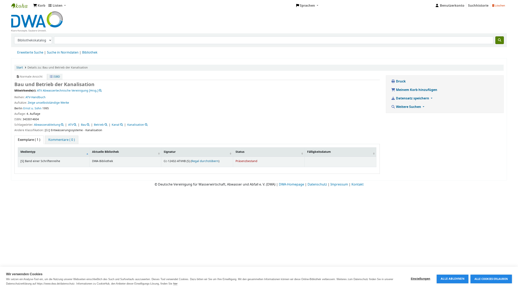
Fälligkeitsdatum (319, 152)
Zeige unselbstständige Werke (48, 103)
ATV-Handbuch (35, 97)
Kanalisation (135, 125)
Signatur (170, 152)
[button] (39, 6)
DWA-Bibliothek (21, 6)
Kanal (115, 125)
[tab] (61, 140)
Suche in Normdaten (63, 52)
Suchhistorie (478, 5)
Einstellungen (420, 279)
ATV (70, 125)
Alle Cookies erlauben (491, 279)
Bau (83, 125)
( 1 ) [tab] (29, 139)
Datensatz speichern (412, 98)
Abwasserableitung (47, 125)
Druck (400, 81)
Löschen (499, 5)
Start (19, 67)
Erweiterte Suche (30, 52)
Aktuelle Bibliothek (105, 152)
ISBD (56, 77)
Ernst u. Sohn (32, 108)
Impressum (339, 184)
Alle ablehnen (452, 279)
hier (175, 283)
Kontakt (357, 184)
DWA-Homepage (291, 184)
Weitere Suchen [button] (408, 106)
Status (240, 152)
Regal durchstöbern (205, 161)
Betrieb (99, 125)
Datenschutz (317, 184)
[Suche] (499, 40)
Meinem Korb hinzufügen (416, 90)
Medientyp (27, 152)
